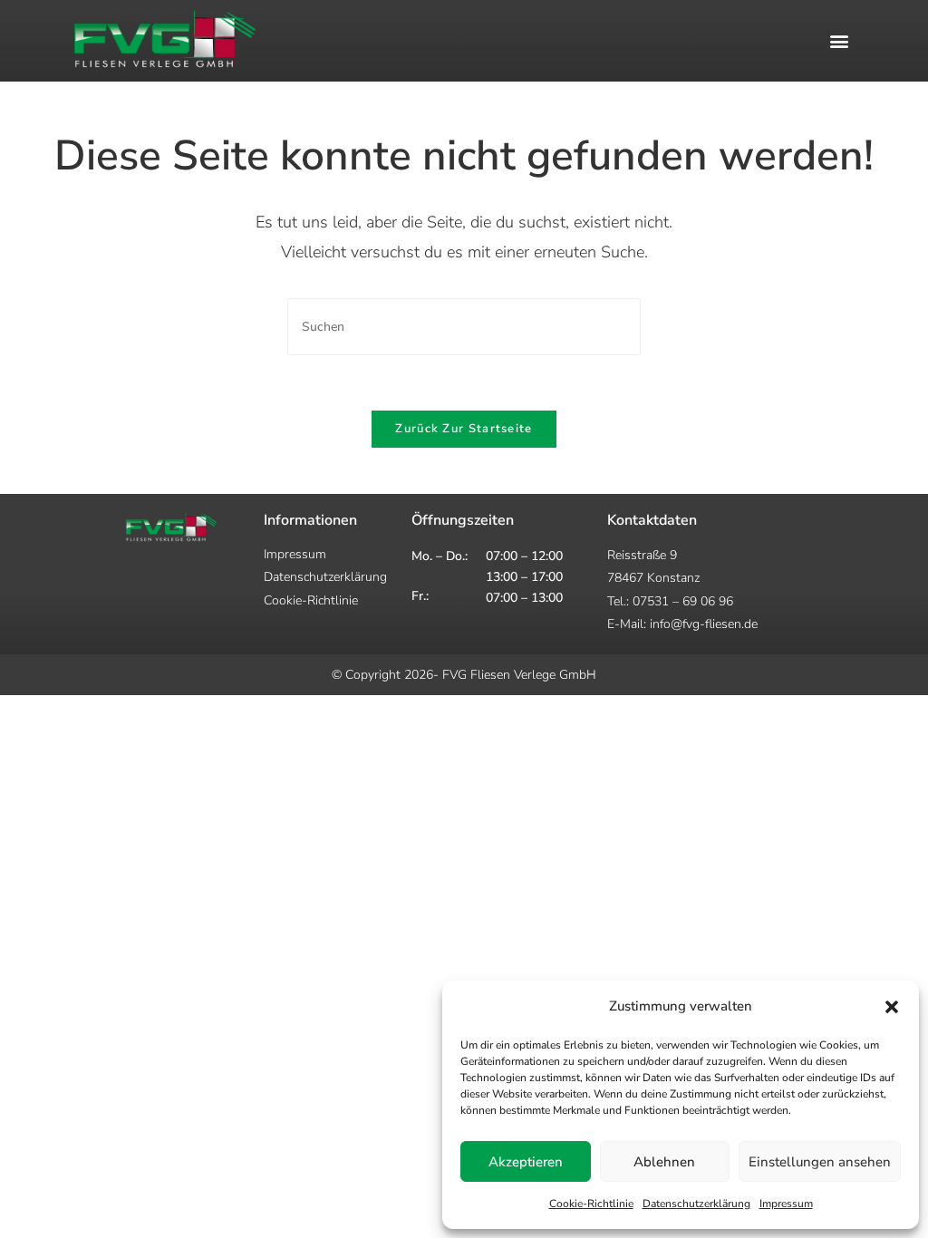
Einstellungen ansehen (820, 1162)
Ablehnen (664, 1162)
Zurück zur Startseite (463, 429)
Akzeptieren (525, 1162)
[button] (892, 1007)
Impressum (786, 1203)
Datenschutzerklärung (696, 1203)
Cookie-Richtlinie (591, 1203)
